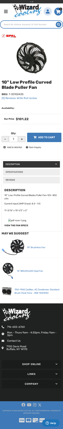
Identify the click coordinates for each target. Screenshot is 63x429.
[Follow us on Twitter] (40, 405)
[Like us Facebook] (23, 405)
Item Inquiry (35, 147)
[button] (31, 24)
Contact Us (14, 340)
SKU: (5, 94)
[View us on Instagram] (34, 405)
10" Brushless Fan (36, 247)
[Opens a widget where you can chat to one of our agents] (51, 423)
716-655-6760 (16, 326)
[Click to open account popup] (48, 11)
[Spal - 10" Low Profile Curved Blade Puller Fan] (9, 36)
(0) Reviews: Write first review (19, 98)
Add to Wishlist (14, 147)
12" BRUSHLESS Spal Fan (30, 271)
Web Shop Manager (31, 413)
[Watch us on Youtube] (29, 405)
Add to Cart (46, 137)
